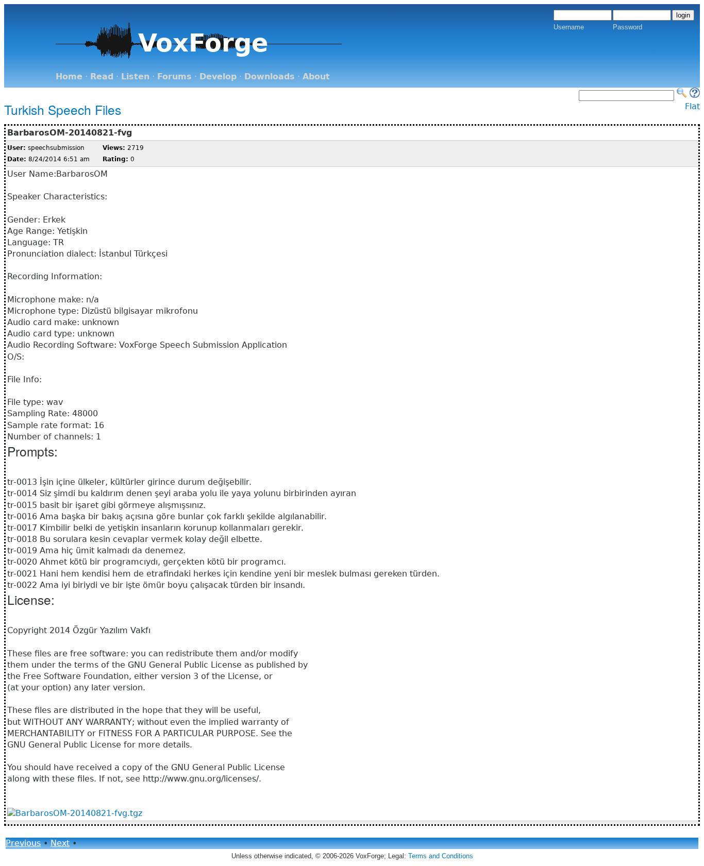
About (316, 76)
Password (627, 27)
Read (101, 76)
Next (60, 843)
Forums (174, 76)
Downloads (269, 76)
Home (69, 76)
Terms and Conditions (440, 856)
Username (569, 27)
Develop (218, 76)
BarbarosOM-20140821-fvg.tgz (78, 813)
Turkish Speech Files (62, 109)
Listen (135, 76)
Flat (692, 106)
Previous (23, 843)
